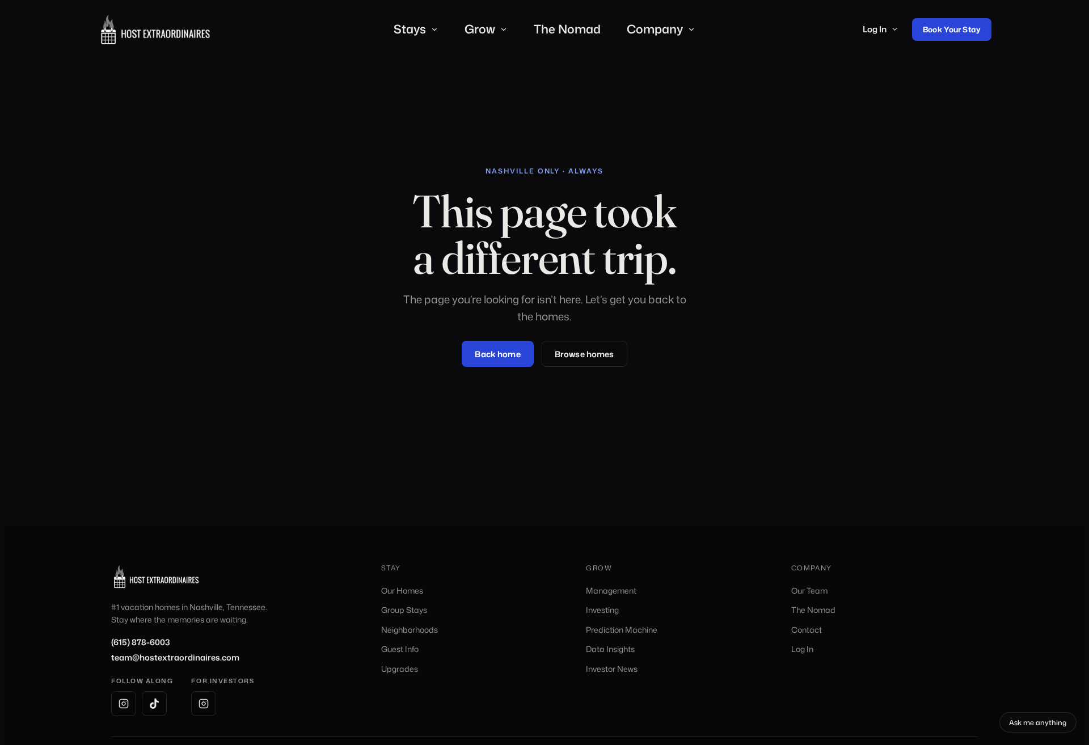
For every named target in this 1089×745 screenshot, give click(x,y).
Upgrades (399, 668)
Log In (875, 29)
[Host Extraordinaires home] (155, 29)
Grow (480, 28)
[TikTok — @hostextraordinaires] (154, 703)
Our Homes (402, 590)
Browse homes (584, 354)
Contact (806, 629)
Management (611, 590)
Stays (410, 28)
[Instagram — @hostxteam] (203, 703)
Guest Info (400, 649)
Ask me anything (1043, 724)
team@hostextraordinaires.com (175, 657)
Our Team (809, 590)
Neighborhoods (409, 629)
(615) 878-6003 (140, 642)
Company (655, 28)
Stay (391, 568)
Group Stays (404, 609)
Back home (497, 354)
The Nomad (567, 28)
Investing (602, 609)
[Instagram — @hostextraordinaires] (123, 703)
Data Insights (610, 649)
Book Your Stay (952, 29)
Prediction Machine (621, 629)
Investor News (612, 668)
